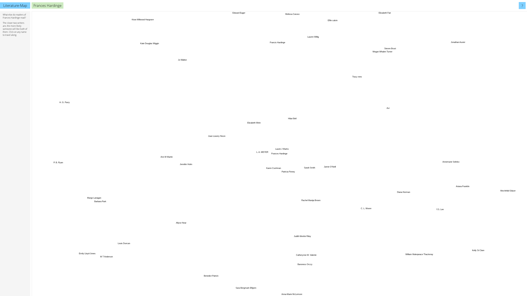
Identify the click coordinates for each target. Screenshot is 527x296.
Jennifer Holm (185, 167)
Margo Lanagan (92, 197)
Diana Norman (411, 188)
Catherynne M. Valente (300, 256)
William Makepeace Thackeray (427, 253)
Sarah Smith (308, 168)
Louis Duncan (113, 238)
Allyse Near (178, 223)
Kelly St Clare (476, 252)
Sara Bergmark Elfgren (236, 287)
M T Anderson (101, 255)
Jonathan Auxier (455, 41)
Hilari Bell (287, 117)
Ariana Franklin (456, 191)
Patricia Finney (288, 172)
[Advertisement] (15, 80)
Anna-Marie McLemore (288, 294)
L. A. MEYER (262, 153)
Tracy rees (383, 78)
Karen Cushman (272, 169)
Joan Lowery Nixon (214, 138)
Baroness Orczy (320, 263)
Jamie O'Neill (330, 167)
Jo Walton (166, 65)
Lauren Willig (309, 37)
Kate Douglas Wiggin (147, 44)
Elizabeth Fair (394, 13)
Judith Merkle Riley (328, 233)
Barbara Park (98, 201)
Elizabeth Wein (250, 125)
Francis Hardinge (291, 42)
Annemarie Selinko (461, 150)
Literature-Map (15, 5)
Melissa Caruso (293, 14)
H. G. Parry (64, 103)
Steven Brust (387, 55)
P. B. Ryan (58, 162)
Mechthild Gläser (507, 191)
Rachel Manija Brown (311, 201)
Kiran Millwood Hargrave (139, 21)
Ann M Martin (166, 159)
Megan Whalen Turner (361, 42)
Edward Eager (244, 13)
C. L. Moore (367, 208)
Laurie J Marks (281, 149)
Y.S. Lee (442, 207)
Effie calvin (333, 20)
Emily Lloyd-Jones (84, 252)
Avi (385, 107)
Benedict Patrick (206, 275)
